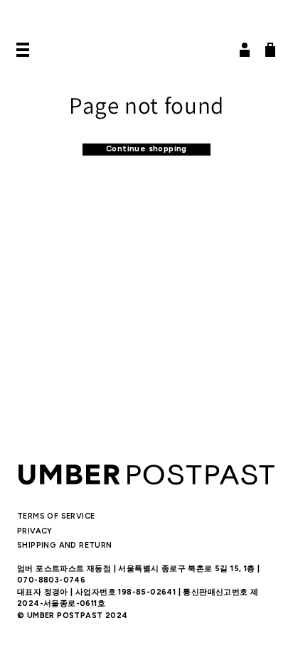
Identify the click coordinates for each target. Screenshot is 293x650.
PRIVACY (35, 531)
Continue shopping (146, 148)
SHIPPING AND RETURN (64, 545)
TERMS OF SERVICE (56, 516)
